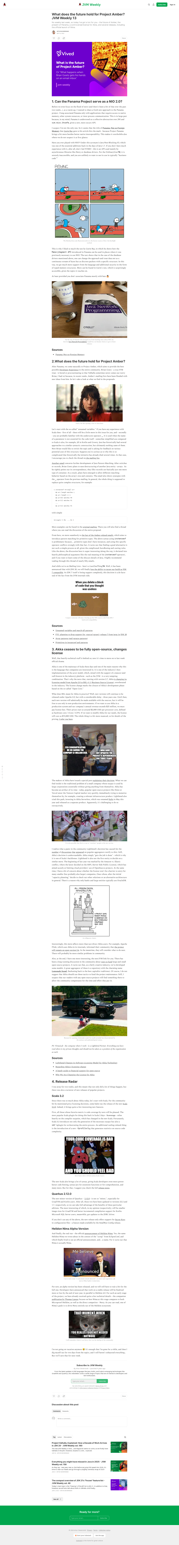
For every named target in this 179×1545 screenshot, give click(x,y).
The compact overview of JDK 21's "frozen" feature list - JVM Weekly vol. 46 (78, 1481)
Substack (79, 1541)
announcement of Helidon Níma (99, 1233)
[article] (89, 1449)
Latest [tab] (59, 1437)
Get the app (100, 1535)
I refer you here (66, 719)
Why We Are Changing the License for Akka (75, 1074)
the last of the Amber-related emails (97, 535)
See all (56, 1499)
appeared (80, 852)
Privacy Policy (105, 1388)
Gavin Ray (68, 131)
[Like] (54, 38)
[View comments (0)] (59, 38)
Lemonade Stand (59, 971)
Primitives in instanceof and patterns (72, 642)
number (55, 852)
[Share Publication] (153, 4)
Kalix (111, 799)
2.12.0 (87, 1198)
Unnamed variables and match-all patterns (74, 630)
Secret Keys (120, 1219)
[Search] (149, 4)
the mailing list (92, 458)
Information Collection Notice (89, 1388)
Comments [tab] (56, 1411)
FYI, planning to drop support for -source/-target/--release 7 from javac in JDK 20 (91, 634)
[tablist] (61, 1411)
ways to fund (106, 961)
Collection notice (104, 1530)
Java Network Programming (78, 342)
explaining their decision (103, 780)
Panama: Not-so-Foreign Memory (70, 354)
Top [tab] (54, 1437)
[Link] (49, 101)
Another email (58, 463)
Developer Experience (69, 369)
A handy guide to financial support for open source (78, 1070)
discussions (66, 852)
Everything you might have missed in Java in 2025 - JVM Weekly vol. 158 (79, 1463)
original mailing (90, 527)
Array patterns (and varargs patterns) (72, 638)
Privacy (89, 1530)
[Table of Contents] (2, 772)
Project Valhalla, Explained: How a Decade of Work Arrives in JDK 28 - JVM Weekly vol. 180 (79, 1444)
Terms (95, 1530)
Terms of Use (99, 1386)
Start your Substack (84, 1535)
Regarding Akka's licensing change (71, 1066)
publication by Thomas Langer (65, 1299)
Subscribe (162, 5)
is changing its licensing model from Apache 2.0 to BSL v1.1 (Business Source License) (89, 681)
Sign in (172, 5)
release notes (103, 1188)
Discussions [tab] (68, 1437)
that (73, 852)
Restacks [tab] (65, 1411)
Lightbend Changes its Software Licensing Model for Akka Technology (86, 1062)
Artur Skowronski (63, 31)
